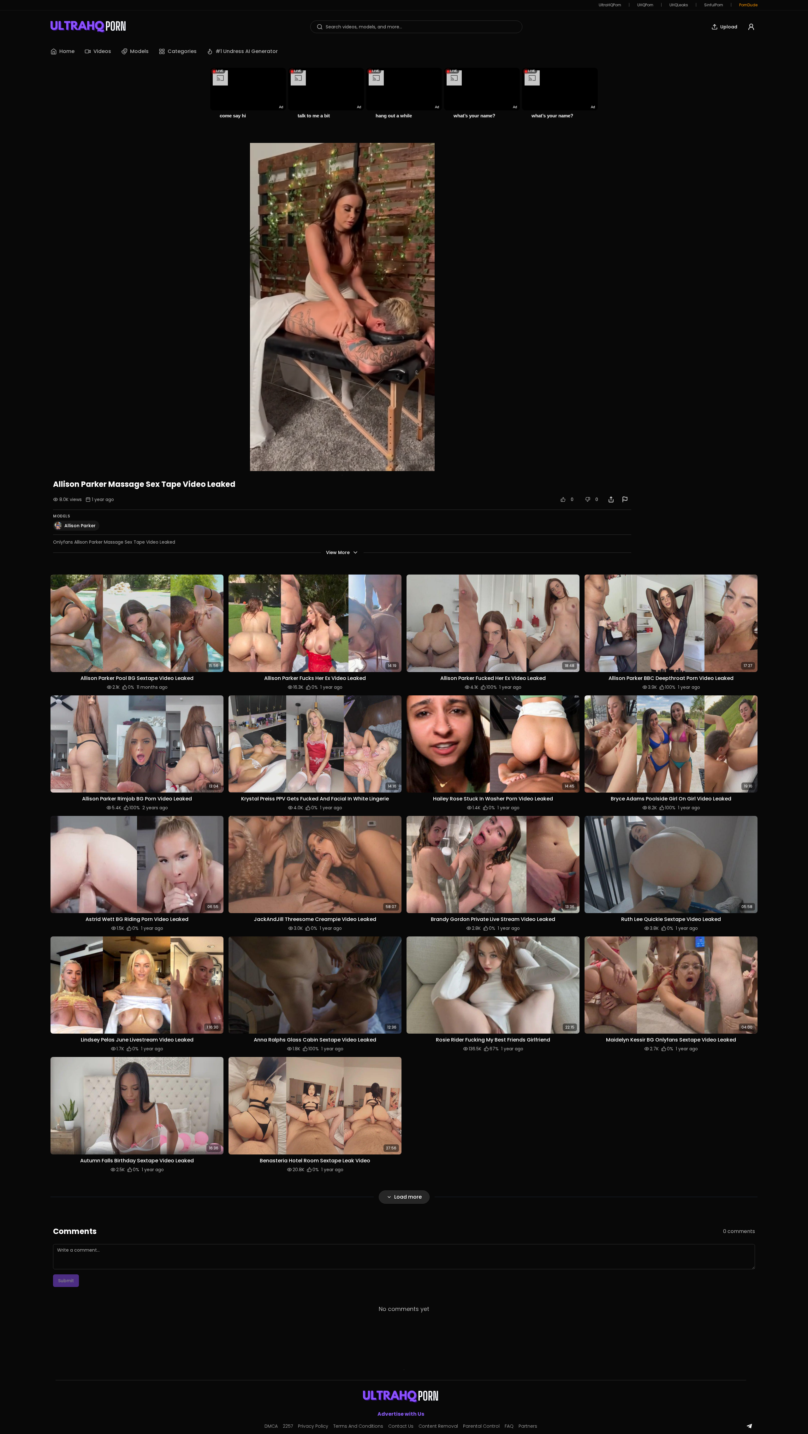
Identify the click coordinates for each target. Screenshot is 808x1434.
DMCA (271, 1426)
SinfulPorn (713, 5)
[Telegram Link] (749, 1426)
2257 (288, 1426)
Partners (528, 1426)
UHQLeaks (678, 5)
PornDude (748, 5)
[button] (136, 623)
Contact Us (400, 1426)
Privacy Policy (313, 1426)
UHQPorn (645, 5)
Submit (66, 1281)
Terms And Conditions (358, 1426)
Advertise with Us (400, 1414)
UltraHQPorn (610, 5)
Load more (408, 1197)
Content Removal (438, 1426)
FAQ (509, 1426)
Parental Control (481, 1426)
